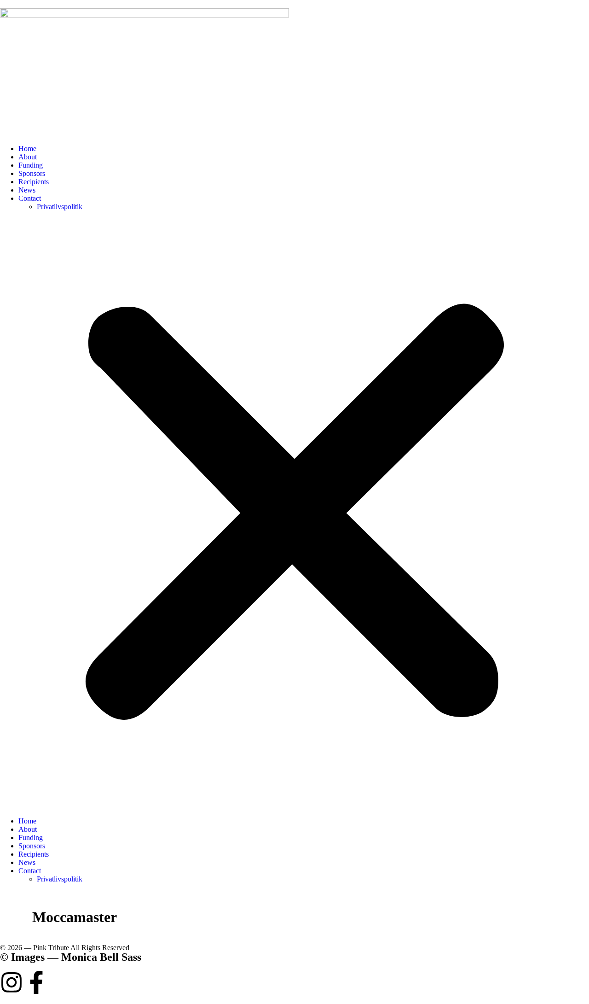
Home (27, 148)
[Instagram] (11, 982)
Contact (29, 198)
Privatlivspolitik (59, 206)
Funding (30, 165)
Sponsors (31, 173)
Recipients (33, 182)
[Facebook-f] (36, 982)
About (27, 157)
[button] (294, 514)
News (26, 190)
